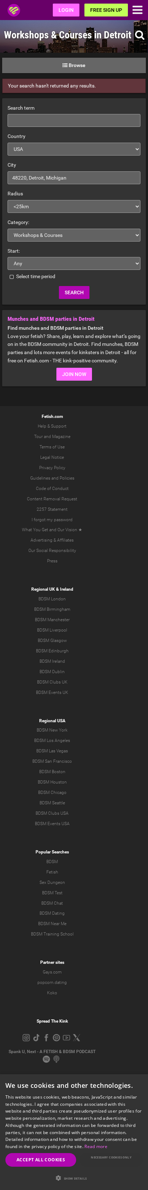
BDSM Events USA (52, 823)
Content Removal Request (52, 498)
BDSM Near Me (52, 923)
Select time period (35, 276)
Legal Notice (52, 457)
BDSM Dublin (52, 671)
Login (66, 10)
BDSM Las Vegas (52, 750)
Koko (52, 992)
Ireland (66, 589)
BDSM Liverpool (52, 630)
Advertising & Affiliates (52, 540)
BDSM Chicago (52, 792)
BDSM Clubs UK (52, 682)
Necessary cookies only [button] (111, 1157)
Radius (15, 193)
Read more (95, 1146)
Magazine (61, 436)
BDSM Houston (52, 782)
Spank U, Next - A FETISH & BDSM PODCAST (52, 1051)
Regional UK (43, 589)
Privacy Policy (52, 467)
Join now (74, 374)
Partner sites (52, 962)
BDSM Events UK (52, 692)
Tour (38, 436)
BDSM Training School (52, 934)
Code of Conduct (52, 488)
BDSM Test (52, 892)
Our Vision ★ (69, 529)
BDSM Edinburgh (52, 650)
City (12, 165)
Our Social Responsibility (52, 550)
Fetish (52, 872)
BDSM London (52, 598)
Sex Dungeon (52, 882)
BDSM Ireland (52, 661)
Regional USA (52, 720)
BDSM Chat (52, 903)
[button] (74, 1178)
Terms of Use (52, 446)
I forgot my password (52, 519)
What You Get (35, 529)
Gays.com (52, 972)
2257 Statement (52, 509)
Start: (14, 251)
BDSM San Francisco (52, 761)
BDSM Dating (52, 913)
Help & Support (52, 426)
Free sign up (106, 10)
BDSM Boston (52, 771)
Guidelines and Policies (52, 478)
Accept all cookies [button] (41, 1160)
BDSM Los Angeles (52, 740)
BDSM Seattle (52, 802)
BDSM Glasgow (52, 640)
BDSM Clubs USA (52, 813)
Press (52, 560)
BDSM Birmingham (52, 609)
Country (17, 136)
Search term (21, 108)
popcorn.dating (52, 982)
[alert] (74, 1132)
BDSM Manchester (52, 619)
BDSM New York (52, 730)
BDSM (52, 861)
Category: (18, 222)
